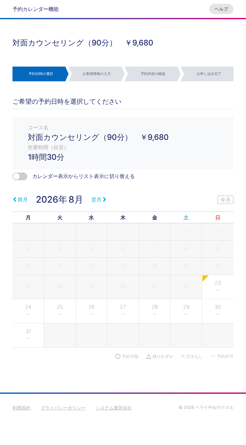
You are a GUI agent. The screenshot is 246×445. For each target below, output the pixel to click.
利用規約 (21, 407)
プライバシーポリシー (63, 407)
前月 (23, 199)
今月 (225, 200)
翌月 (96, 199)
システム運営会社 (114, 407)
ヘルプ (221, 9)
